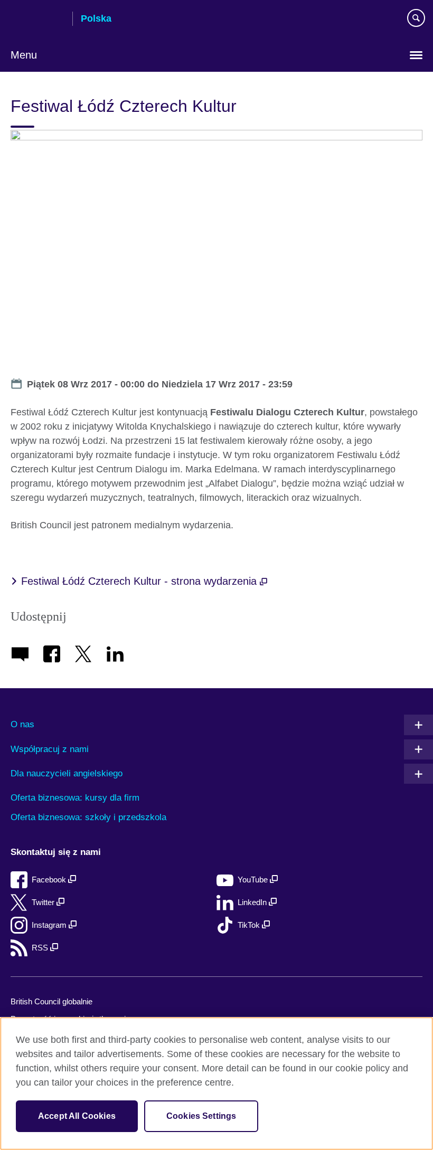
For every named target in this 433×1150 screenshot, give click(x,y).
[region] (216, 1083)
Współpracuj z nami (50, 749)
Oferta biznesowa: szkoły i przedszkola (88, 817)
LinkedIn (253, 902)
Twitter (44, 902)
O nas (22, 724)
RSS (41, 947)
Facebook (50, 879)
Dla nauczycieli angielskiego (67, 773)
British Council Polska (37, 19)
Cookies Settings (201, 1115)
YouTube (254, 879)
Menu (24, 55)
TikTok (250, 924)
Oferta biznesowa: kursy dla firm (75, 798)
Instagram (50, 924)
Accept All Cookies (77, 1115)
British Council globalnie (51, 1001)
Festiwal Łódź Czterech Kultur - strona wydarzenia (140, 581)
